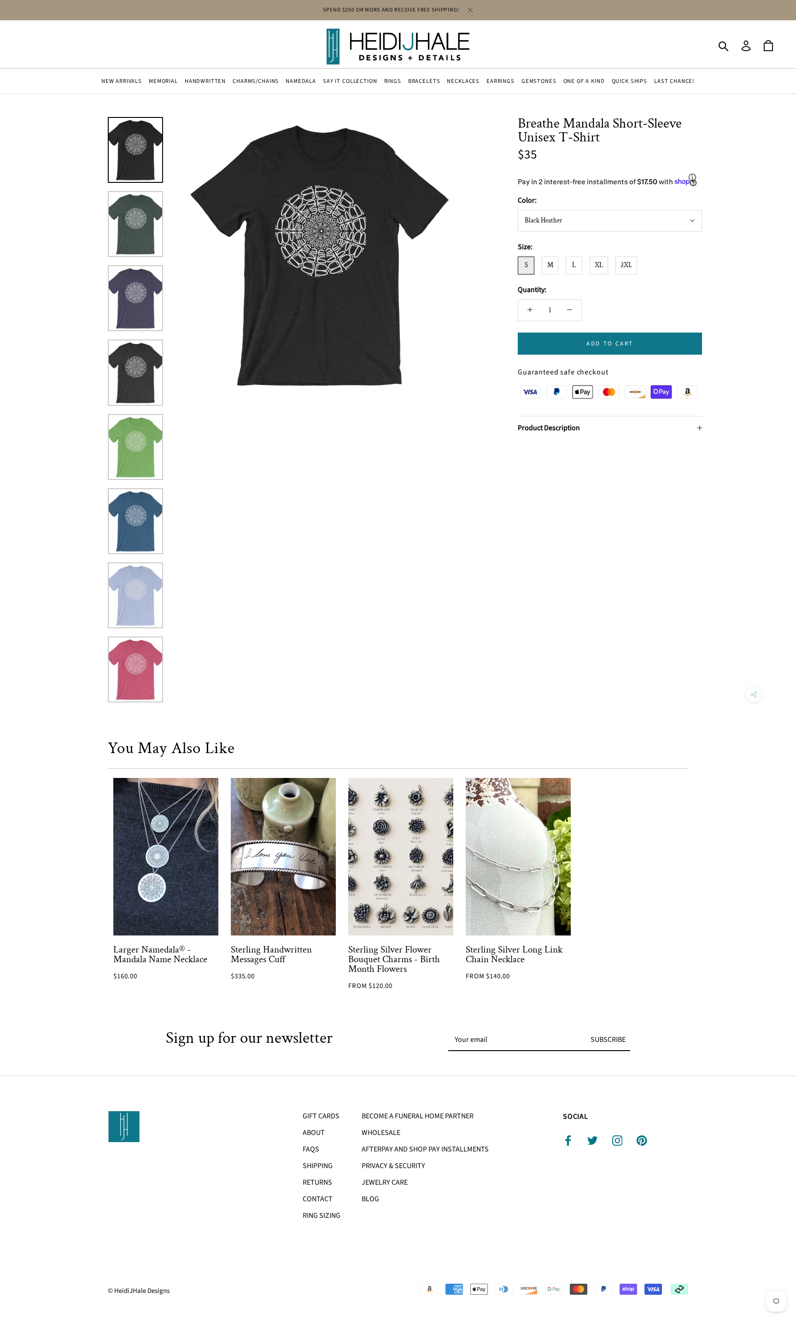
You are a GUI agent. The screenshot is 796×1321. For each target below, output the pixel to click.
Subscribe (608, 1040)
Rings (392, 81)
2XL (626, 265)
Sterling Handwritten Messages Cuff (271, 954)
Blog (370, 1199)
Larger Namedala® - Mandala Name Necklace (160, 954)
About (314, 1133)
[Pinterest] (642, 1140)
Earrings (500, 81)
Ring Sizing (321, 1215)
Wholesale (381, 1133)
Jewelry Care (385, 1182)
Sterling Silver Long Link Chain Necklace (514, 954)
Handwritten (205, 81)
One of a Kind (584, 81)
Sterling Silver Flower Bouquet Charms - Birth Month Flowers (394, 959)
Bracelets (424, 81)
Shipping (318, 1166)
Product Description (549, 428)
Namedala (301, 81)
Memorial (163, 81)
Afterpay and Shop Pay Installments (425, 1149)
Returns (317, 1182)
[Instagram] (617, 1140)
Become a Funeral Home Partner (418, 1116)
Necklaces (463, 81)
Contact (318, 1199)
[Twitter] (592, 1140)
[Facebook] (568, 1140)
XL (599, 265)
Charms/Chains (256, 81)
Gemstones (538, 81)
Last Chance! (674, 81)
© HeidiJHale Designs (139, 1291)
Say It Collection (350, 81)
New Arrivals (121, 81)
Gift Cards (321, 1116)
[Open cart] (768, 46)
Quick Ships (629, 81)
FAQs (311, 1149)
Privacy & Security (393, 1166)
